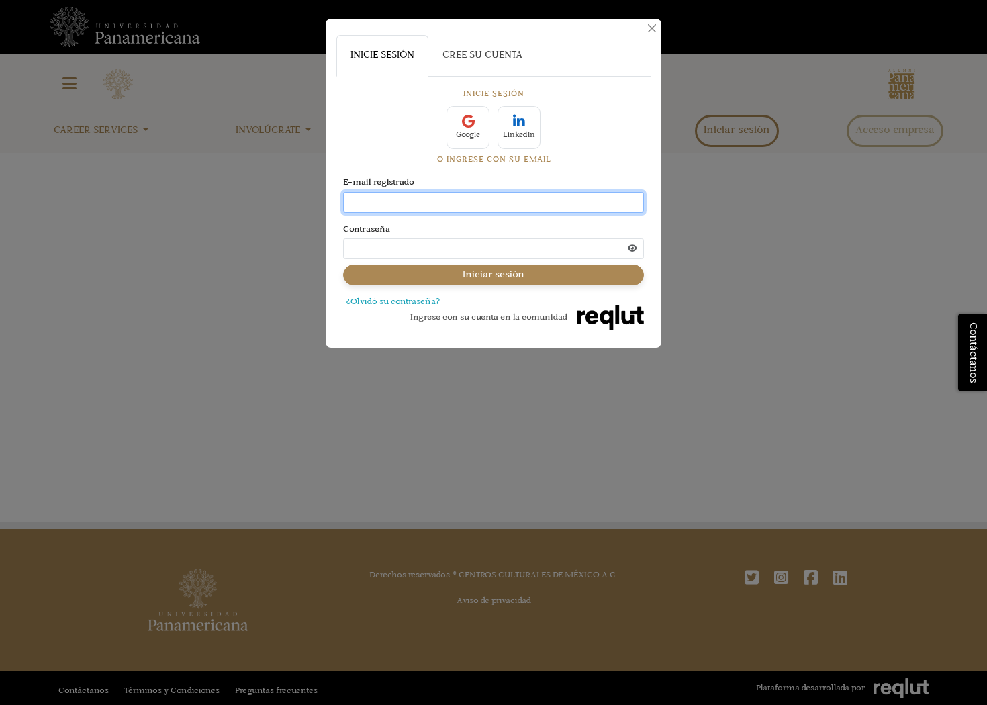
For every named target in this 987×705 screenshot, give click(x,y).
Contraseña (366, 230)
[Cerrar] (652, 28)
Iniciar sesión (493, 275)
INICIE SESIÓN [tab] (382, 55)
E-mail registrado (378, 183)
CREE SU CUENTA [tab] (482, 55)
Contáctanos (973, 352)
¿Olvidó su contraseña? (393, 302)
